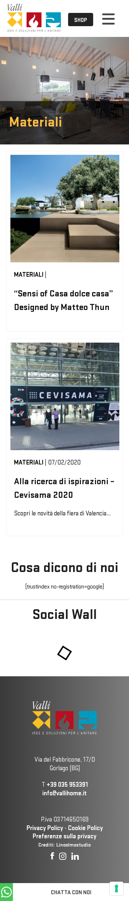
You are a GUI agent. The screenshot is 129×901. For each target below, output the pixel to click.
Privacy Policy (45, 828)
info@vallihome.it (64, 793)
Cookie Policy (85, 828)
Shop (80, 19)
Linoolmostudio (73, 845)
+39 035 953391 (67, 784)
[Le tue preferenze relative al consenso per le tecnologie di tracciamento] (116, 888)
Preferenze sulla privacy (64, 836)
